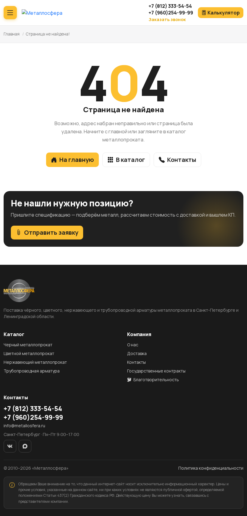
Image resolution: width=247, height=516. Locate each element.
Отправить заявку (51, 232)
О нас (132, 345)
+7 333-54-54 (170, 6)
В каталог (130, 160)
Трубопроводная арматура (32, 371)
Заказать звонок (167, 19)
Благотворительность (156, 379)
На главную (76, 160)
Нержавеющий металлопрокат (35, 362)
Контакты (181, 160)
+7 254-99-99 (171, 12)
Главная (12, 34)
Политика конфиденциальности (210, 468)
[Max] (25, 446)
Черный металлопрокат (28, 345)
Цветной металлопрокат (29, 353)
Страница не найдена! (48, 34)
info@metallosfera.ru (24, 425)
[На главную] (42, 13)
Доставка (137, 353)
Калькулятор (224, 12)
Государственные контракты (156, 371)
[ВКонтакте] (10, 446)
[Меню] (10, 12)
